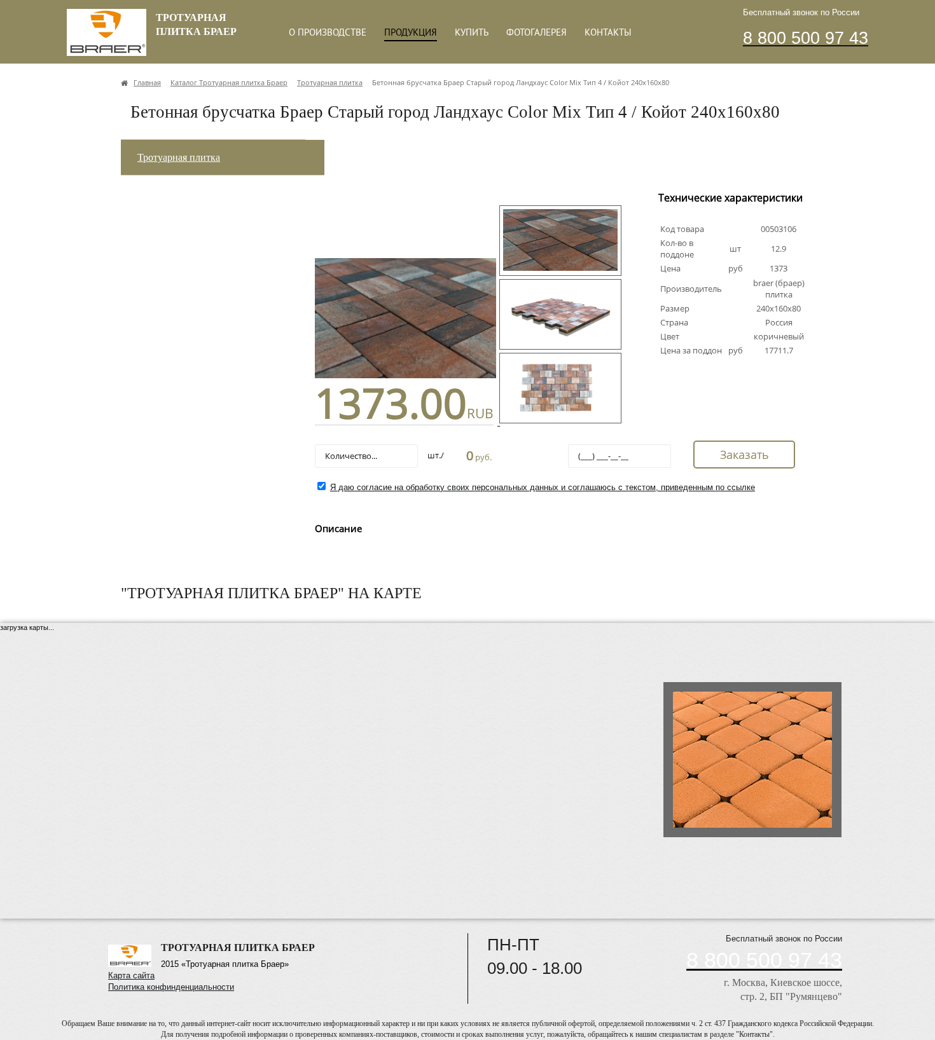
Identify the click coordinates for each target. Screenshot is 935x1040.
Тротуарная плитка (178, 157)
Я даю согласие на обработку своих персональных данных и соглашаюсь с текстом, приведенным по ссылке (542, 487)
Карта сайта (131, 975)
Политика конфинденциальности (171, 987)
